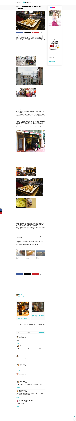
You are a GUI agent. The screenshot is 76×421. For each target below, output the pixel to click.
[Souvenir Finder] (23, 3)
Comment (41, 332)
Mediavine (50, 418)
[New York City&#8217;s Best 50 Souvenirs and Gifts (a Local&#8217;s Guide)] (40, 253)
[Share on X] (1, 211)
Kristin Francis (20, 294)
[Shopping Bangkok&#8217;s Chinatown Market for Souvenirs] (20, 253)
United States (23, 296)
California (17, 296)
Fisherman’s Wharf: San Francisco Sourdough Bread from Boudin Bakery (30, 257)
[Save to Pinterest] (1, 213)
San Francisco (19, 296)
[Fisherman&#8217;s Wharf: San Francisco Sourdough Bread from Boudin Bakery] (30, 253)
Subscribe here (51, 61)
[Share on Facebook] (1, 210)
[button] (21, 61)
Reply (18, 343)
